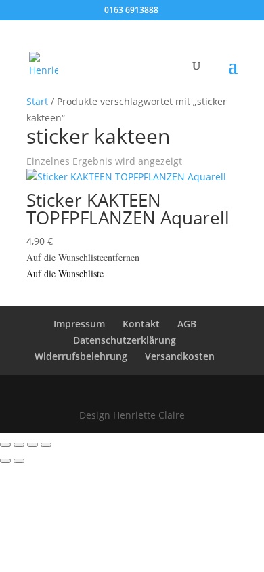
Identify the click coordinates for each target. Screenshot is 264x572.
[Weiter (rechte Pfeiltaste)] (19, 461)
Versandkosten (180, 356)
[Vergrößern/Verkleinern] (5, 445)
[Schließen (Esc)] (46, 445)
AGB (186, 323)
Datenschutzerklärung (124, 339)
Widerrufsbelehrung (81, 356)
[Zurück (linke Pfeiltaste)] (5, 461)
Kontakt (141, 323)
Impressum (79, 323)
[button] (82, 257)
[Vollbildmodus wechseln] (19, 445)
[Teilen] (32, 445)
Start (37, 101)
